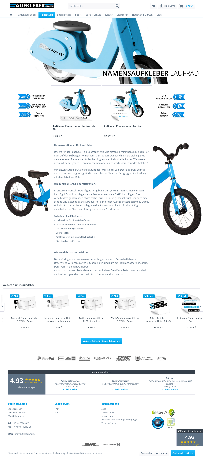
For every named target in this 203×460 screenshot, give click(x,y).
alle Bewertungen (27, 387)
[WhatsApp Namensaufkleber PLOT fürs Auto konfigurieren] (118, 303)
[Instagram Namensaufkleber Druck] (185, 303)
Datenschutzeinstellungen (154, 453)
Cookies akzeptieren (182, 453)
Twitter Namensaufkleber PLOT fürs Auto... (84, 319)
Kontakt (58, 412)
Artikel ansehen (70, 389)
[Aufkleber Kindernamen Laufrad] (127, 104)
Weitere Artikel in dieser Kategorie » (101, 341)
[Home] (11, 15)
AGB (104, 408)
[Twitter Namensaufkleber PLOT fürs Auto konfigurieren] (85, 303)
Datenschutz (108, 412)
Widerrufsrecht (109, 423)
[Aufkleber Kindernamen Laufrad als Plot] (76, 104)
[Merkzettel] (154, 6)
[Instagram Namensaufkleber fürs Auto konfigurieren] (51, 303)
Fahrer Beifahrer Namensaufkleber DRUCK (151, 319)
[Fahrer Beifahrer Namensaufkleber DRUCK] (151, 303)
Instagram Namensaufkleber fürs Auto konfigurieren (51, 319)
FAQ (57, 408)
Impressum (107, 416)
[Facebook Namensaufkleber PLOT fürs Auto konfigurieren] (18, 303)
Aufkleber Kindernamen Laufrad (123, 126)
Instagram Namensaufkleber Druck (184, 319)
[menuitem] (94, 6)
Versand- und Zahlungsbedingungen (120, 419)
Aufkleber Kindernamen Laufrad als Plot (74, 128)
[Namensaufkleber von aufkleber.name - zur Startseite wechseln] (31, 6)
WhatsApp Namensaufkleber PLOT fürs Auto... (118, 319)
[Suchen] (117, 6)
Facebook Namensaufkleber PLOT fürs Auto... (18, 319)
